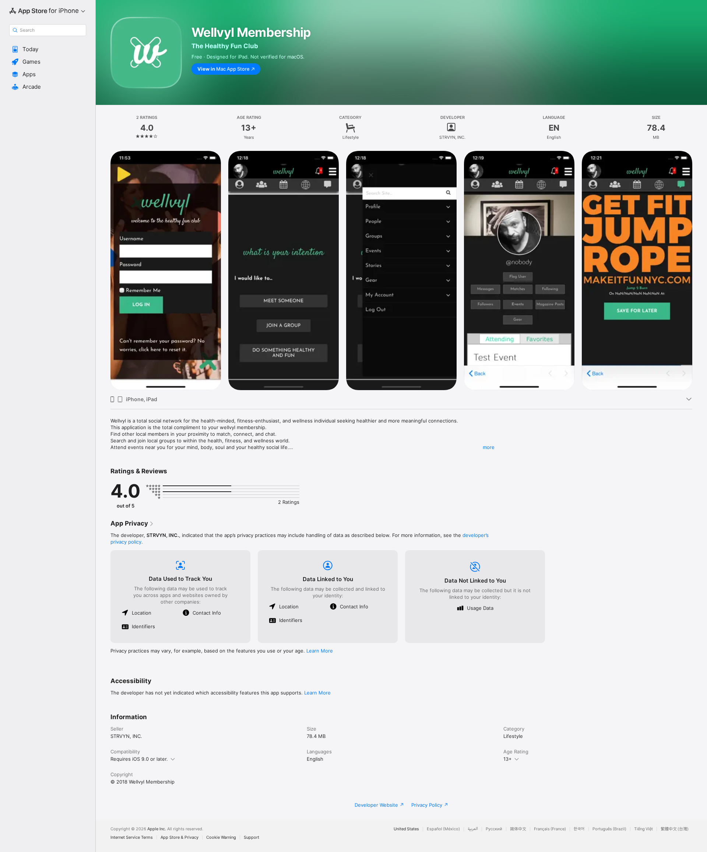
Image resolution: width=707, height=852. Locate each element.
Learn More (319, 651)
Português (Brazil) (609, 829)
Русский (494, 829)
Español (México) (443, 829)
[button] (48, 49)
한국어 (579, 829)
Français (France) (550, 829)
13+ (507, 759)
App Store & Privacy (179, 837)
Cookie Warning (221, 837)
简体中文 (518, 829)
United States (406, 829)
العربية (473, 829)
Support (251, 837)
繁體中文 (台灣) (675, 829)
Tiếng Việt (643, 829)
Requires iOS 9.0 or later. (139, 759)
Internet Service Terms (131, 837)
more (489, 447)
